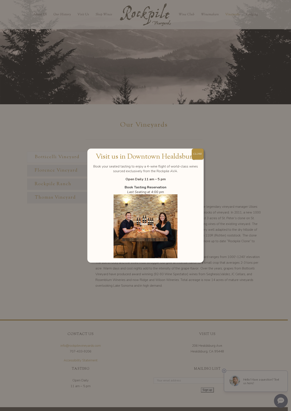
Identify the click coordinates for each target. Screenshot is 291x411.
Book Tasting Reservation (145, 187)
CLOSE (197, 154)
